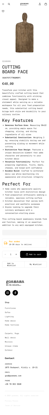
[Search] (9, 4)
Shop (7, 302)
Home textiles (12, 325)
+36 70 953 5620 (13, 384)
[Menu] (3, 4)
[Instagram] (7, 292)
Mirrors (9, 342)
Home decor (10, 321)
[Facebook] (15, 292)
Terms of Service (12, 405)
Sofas (7, 312)
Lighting (9, 316)
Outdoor (9, 350)
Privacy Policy (11, 401)
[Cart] (46, 4)
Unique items (11, 346)
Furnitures (10, 308)
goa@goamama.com (13, 375)
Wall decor (10, 337)
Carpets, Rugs (12, 333)
